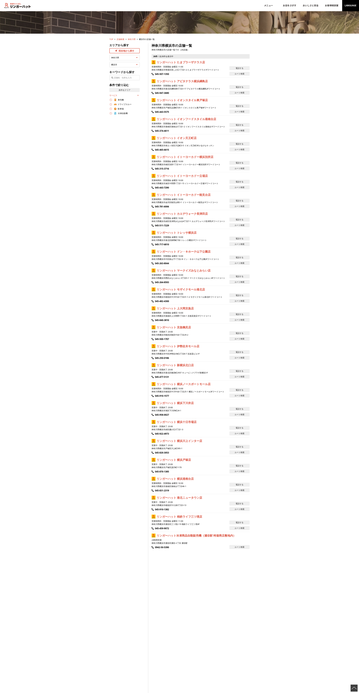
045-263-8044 (162, 263)
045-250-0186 (162, 358)
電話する (239, 68)
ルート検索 (239, 73)
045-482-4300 (162, 301)
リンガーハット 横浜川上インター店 (179, 441)
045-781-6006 (162, 206)
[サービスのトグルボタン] (138, 95)
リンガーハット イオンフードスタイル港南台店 (186, 119)
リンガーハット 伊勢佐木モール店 (178, 346)
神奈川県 (132, 39)
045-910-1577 (162, 395)
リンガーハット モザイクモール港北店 (181, 289)
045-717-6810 (162, 244)
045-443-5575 (162, 111)
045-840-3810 (162, 320)
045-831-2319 (162, 490)
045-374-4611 (162, 130)
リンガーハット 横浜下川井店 (175, 403)
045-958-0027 (162, 414)
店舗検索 (120, 39)
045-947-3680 (162, 93)
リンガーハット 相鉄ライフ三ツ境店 (179, 516)
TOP (111, 39)
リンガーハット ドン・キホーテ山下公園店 (184, 251)
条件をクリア (124, 90)
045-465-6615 (162, 149)
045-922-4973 (162, 433)
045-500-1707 (162, 339)
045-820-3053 (162, 452)
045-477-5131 (162, 376)
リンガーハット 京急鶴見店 (174, 327)
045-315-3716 (162, 168)
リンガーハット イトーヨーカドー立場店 (182, 176)
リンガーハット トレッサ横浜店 (177, 232)
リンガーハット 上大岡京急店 (175, 308)
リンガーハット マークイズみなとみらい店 (184, 270)
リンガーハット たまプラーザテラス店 (181, 62)
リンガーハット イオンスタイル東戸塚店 (182, 100)
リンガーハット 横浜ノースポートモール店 (184, 384)
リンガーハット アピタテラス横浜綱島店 (182, 81)
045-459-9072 (162, 528)
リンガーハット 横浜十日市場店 (177, 422)
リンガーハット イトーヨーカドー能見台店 (184, 195)
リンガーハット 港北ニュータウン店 (179, 497)
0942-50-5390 (162, 547)
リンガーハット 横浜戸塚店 (174, 460)
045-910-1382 (162, 509)
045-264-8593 (162, 282)
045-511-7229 (162, 225)
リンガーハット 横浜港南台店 (175, 479)
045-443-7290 (162, 187)
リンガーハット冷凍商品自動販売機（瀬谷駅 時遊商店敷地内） (196, 535)
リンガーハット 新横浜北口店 (175, 365)
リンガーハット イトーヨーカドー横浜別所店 (185, 157)
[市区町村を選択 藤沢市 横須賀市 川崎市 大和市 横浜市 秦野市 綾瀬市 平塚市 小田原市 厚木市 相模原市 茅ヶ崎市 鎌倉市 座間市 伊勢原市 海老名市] (124, 64)
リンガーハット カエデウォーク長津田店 (182, 214)
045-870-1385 (162, 471)
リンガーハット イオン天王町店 (177, 138)
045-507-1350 (162, 74)
